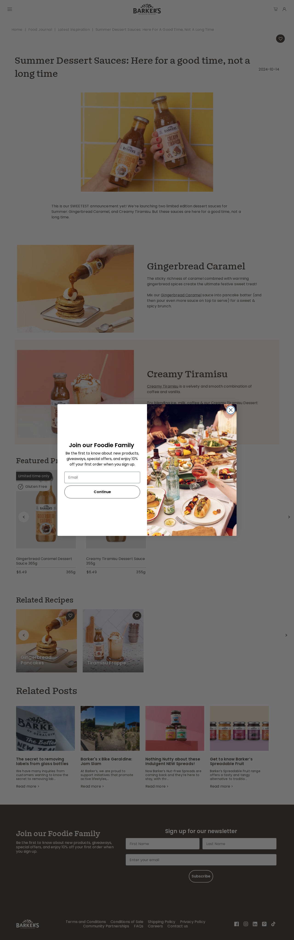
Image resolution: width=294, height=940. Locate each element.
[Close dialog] (231, 410)
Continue (102, 491)
